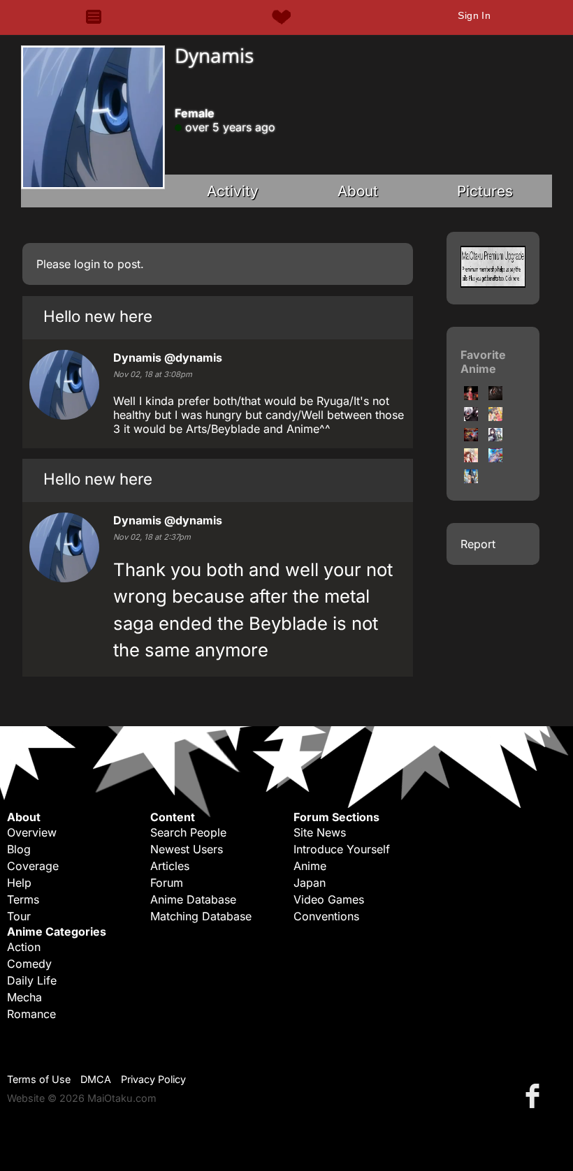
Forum (166, 883)
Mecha (24, 997)
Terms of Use (39, 1079)
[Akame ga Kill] (495, 396)
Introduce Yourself (341, 849)
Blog (19, 849)
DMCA (95, 1079)
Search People (188, 832)
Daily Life (32, 980)
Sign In (474, 15)
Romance (31, 1014)
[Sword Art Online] (471, 479)
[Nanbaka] (495, 458)
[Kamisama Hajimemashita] (471, 458)
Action (24, 947)
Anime (309, 866)
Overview (32, 832)
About (358, 191)
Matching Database (201, 916)
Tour (19, 916)
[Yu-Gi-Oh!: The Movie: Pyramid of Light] (471, 437)
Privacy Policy (153, 1079)
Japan (309, 883)
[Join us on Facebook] (535, 1095)
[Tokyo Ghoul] (471, 417)
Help (19, 883)
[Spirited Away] (471, 396)
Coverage (33, 866)
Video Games (328, 899)
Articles (169, 866)
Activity (233, 191)
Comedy (29, 964)
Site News (319, 832)
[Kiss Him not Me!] (495, 417)
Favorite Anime (483, 362)
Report (477, 544)
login (87, 264)
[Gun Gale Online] (495, 437)
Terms (23, 899)
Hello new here (97, 316)
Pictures (485, 191)
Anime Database (193, 899)
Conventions (326, 916)
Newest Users (186, 849)
